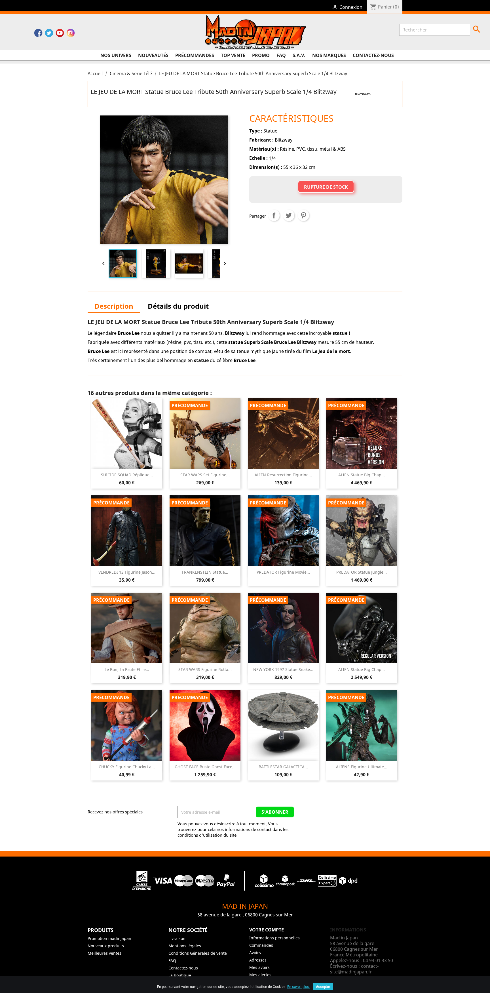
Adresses (258, 960)
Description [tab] (113, 306)
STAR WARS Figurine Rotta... (205, 669)
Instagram (70, 34)
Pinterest (303, 215)
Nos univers (115, 55)
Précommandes (194, 55)
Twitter (49, 34)
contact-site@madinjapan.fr (354, 969)
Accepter (323, 987)
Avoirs (255, 952)
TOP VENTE (233, 55)
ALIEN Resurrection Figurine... (283, 474)
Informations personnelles (274, 938)
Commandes (261, 945)
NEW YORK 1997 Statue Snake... (283, 669)
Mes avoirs (259, 967)
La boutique (179, 975)
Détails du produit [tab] (178, 306)
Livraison (176, 938)
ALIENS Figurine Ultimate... (361, 766)
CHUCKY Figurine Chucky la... (127, 766)
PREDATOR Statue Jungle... (361, 572)
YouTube (60, 34)
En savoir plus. (298, 987)
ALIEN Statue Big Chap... (361, 474)
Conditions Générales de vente (197, 953)
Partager (274, 215)
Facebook (38, 34)
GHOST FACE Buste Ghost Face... (205, 766)
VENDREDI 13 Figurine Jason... (126, 572)
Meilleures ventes (104, 953)
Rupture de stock (326, 187)
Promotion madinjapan (109, 938)
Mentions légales (184, 945)
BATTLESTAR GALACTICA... (283, 766)
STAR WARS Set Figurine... (205, 474)
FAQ (281, 55)
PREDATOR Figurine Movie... (283, 572)
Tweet (288, 215)
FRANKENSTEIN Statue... (205, 572)
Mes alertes (260, 974)
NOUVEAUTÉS (153, 55)
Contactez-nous (373, 55)
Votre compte (266, 930)
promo (261, 55)
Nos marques (329, 55)
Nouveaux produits (106, 945)
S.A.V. (299, 55)
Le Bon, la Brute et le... (127, 669)
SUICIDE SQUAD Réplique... (127, 474)
